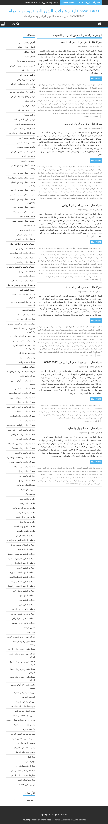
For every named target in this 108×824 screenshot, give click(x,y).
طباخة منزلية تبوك (27, 521)
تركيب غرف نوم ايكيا (26, 110)
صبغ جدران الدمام (27, 489)
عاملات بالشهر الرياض (25, 567)
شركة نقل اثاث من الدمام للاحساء (68, 192)
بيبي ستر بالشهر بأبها (26, 61)
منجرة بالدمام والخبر (26, 743)
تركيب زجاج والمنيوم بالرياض (23, 96)
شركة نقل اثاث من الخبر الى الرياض (85, 91)
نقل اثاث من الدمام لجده (60, 352)
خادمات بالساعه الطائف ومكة (22, 243)
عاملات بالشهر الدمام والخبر (23, 563)
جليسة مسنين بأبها (27, 216)
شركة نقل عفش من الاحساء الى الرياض (76, 267)
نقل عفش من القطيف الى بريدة (87, 113)
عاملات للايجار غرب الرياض (23, 623)
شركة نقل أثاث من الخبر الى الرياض (82, 205)
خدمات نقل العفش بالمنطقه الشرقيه (88, 85)
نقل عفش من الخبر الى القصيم (64, 107)
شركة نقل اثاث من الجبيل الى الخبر (56, 173)
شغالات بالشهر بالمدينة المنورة (22, 462)
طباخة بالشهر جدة (27, 503)
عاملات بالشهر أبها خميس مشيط (21, 554)
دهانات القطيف (28, 310)
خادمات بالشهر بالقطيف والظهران (20, 266)
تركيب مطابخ (29, 114)
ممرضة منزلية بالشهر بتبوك (23, 738)
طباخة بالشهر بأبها (27, 498)
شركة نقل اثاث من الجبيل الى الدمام (74, 251)
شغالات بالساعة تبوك (26, 402)
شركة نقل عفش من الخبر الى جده (86, 349)
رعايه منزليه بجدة (27, 357)
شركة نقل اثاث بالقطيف (83, 471)
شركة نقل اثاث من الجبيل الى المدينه (84, 179)
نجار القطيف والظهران (25, 766)
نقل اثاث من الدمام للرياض (71, 276)
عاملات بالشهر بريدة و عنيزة (23, 590)
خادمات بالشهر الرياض (25, 248)
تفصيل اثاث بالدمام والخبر (24, 128)
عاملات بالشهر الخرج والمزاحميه (21, 558)
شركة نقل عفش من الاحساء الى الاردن (68, 264)
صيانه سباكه (30, 494)
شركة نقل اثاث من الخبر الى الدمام (77, 182)
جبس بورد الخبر (28, 156)
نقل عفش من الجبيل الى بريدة (85, 107)
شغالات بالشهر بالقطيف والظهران (20, 457)
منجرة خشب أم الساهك (25, 752)
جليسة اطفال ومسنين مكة (24, 211)
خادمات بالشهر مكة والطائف (23, 280)
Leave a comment (90, 116)
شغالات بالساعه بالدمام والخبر (22, 416)
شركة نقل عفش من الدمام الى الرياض (50, 100)
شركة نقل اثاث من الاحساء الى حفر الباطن (72, 170)
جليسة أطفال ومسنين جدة (24, 173)
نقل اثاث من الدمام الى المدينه (62, 273)
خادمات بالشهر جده (27, 276)
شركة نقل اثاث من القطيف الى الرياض (81, 195)
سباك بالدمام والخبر (26, 362)
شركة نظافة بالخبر (27, 376)
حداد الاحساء (29, 225)
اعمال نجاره (30, 56)
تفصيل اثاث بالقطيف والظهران (22, 133)
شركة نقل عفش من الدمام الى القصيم (81, 41)
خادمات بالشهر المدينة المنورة (22, 253)
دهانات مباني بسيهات (26, 319)
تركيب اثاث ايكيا (28, 70)
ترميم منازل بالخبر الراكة (24, 119)
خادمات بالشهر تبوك (26, 271)
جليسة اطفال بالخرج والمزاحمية (21, 177)
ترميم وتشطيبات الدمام (25, 124)
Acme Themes (79, 819)
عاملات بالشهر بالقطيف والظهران (21, 586)
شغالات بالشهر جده (27, 475)
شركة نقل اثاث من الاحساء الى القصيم (59, 85)
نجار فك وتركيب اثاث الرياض (23, 770)
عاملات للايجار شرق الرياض (23, 618)
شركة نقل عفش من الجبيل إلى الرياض (58, 342)
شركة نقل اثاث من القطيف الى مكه (70, 198)
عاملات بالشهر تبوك (26, 595)
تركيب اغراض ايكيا (27, 74)
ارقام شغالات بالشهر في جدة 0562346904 (41, 2)
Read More (96, 79)
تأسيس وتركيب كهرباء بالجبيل (22, 65)
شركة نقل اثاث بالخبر (49, 468)
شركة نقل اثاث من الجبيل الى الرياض (72, 176)
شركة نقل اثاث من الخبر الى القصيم (60, 91)
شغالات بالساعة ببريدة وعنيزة (22, 397)
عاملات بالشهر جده (27, 600)
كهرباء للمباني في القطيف (24, 692)
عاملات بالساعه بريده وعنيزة (23, 544)
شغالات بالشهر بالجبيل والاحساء (21, 443)
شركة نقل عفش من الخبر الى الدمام (58, 481)
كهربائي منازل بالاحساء (25, 701)
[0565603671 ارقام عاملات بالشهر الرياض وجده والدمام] (99, 23)
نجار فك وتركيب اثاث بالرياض (23, 775)
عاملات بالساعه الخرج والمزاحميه (21, 540)
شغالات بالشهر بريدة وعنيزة (23, 466)
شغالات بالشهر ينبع (27, 480)
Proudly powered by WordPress (36, 819)
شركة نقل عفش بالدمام (61, 477)
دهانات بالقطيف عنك (26, 314)
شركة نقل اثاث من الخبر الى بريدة (76, 94)
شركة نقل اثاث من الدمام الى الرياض (71, 258)
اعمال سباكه (29, 51)
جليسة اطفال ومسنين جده (24, 207)
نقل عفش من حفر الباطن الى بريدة (64, 113)
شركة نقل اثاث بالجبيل (64, 468)
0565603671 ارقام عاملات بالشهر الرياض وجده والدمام (54, 11)
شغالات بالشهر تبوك (26, 471)
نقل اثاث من (77, 273)
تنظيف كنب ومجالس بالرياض (23, 151)
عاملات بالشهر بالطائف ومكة (23, 581)
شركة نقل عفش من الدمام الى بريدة (64, 104)
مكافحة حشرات (28, 729)
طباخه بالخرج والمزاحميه (24, 526)
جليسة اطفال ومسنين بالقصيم (22, 194)
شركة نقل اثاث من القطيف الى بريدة (66, 97)
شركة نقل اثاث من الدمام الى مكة (83, 123)
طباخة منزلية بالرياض (26, 512)
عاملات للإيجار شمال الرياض (23, 613)
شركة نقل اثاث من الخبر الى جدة (84, 287)
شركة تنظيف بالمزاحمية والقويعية (21, 371)
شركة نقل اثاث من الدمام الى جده (91, 192)
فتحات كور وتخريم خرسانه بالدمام (21, 636)
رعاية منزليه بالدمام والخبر (24, 340)
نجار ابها (31, 757)
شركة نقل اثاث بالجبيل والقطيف (84, 428)
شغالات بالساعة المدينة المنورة (22, 393)
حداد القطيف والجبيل (26, 234)
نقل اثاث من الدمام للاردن (89, 276)
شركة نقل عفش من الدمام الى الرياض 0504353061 (73, 362)
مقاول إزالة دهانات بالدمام (24, 715)
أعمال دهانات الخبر (27, 42)
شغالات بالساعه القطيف (24, 411)
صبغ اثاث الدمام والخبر (25, 485)
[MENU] (3, 24)
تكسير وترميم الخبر (27, 137)
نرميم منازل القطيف (26, 784)
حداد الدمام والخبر (27, 230)
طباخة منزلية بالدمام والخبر (23, 508)
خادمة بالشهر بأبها (27, 289)
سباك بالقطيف (28, 366)
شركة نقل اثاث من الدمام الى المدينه (52, 189)
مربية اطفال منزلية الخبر (24, 711)
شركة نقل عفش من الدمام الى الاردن (84, 270)
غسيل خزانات (29, 627)
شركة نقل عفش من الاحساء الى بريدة (76, 100)
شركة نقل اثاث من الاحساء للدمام (81, 173)
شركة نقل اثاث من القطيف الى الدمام (84, 261)
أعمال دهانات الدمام (26, 47)
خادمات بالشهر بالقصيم (25, 262)
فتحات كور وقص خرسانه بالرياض (21, 649)
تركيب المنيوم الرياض (26, 79)
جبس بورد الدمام (28, 160)
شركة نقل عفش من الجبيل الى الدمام (83, 481)
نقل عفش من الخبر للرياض (65, 418)
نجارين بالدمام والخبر (26, 780)
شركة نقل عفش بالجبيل (94, 477)
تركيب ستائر (29, 101)
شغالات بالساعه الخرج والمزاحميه (21, 406)
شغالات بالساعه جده (26, 420)
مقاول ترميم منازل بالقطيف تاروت (20, 720)
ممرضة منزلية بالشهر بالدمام (23, 734)
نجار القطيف (29, 761)
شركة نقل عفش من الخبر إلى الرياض (72, 346)
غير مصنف (30, 632)
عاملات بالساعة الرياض (25, 535)
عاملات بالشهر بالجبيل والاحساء (22, 577)
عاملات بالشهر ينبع (27, 604)
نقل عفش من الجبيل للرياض (84, 418)
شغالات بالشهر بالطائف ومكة (23, 448)
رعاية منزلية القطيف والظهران (22, 336)
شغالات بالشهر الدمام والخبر (23, 434)
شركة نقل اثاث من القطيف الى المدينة (55, 195)
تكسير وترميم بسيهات (26, 147)
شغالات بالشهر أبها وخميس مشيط (20, 425)
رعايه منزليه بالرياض (26, 353)
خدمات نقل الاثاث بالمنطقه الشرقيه (88, 166)
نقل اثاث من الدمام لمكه (54, 276)
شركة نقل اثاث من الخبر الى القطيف (90, 185)
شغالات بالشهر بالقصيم (25, 452)
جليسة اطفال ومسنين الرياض (22, 190)
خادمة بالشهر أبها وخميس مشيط (21, 285)
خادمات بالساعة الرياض (25, 239)
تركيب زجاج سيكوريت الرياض (22, 91)
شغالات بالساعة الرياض (25, 388)
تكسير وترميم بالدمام (26, 142)
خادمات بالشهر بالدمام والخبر (22, 257)
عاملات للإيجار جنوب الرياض (23, 609)
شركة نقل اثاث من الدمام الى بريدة (90, 97)
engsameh (82, 46)
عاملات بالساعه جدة (26, 549)
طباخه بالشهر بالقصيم (25, 531)
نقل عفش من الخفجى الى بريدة (87, 110)
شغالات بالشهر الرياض (25, 439)
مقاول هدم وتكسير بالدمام (24, 724)
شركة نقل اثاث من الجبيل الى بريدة (72, 88)
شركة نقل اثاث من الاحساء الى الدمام (60, 166)
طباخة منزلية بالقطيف (25, 517)
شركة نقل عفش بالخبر (77, 477)
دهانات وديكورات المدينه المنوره (21, 323)
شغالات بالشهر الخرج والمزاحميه (21, 429)
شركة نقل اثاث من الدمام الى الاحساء (64, 185)
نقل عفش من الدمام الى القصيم (65, 110)
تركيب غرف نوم (28, 105)
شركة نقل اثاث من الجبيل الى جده (60, 179)
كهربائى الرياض (28, 697)
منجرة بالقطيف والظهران (24, 747)
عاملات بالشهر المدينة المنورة (22, 572)
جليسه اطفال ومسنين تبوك (23, 220)
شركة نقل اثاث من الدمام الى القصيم (52, 94)
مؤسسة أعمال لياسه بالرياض (22, 706)
